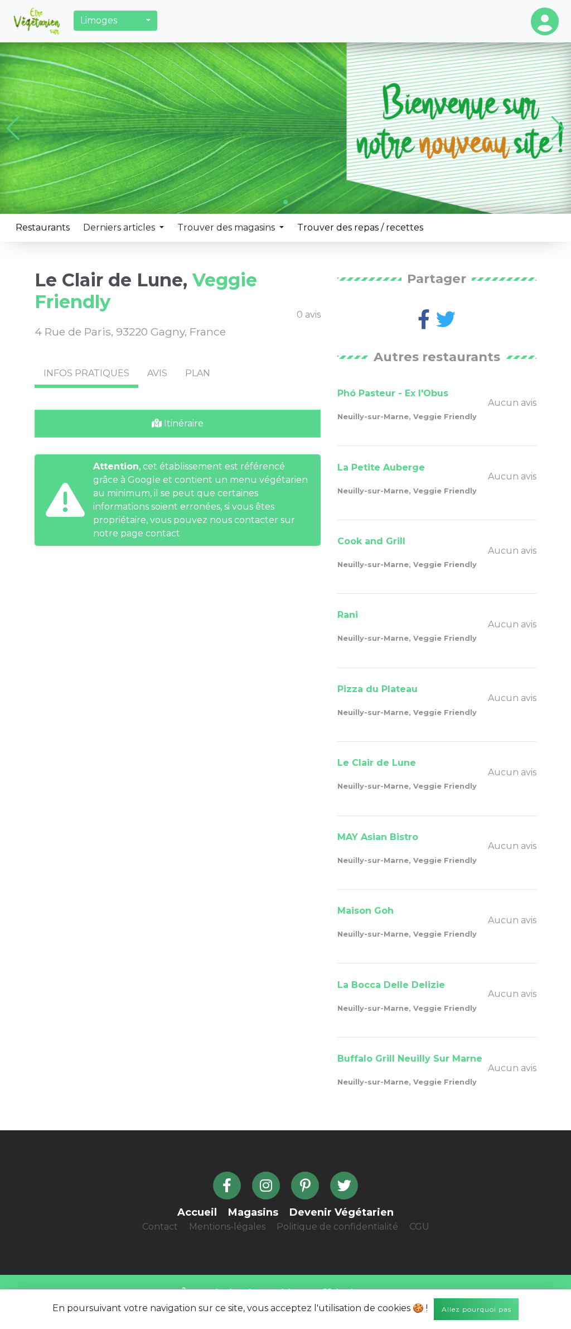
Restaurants (43, 227)
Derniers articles (120, 227)
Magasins (253, 1212)
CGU (419, 1226)
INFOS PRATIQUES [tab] (86, 373)
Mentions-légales (227, 1226)
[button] (115, 21)
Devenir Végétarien (341, 1212)
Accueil (197, 1212)
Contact (160, 1226)
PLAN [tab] (197, 373)
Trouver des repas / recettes (360, 227)
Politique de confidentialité (337, 1226)
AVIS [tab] (157, 373)
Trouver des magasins (227, 227)
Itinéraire (183, 423)
